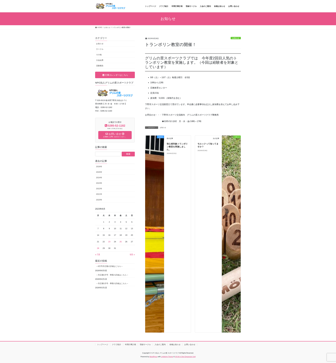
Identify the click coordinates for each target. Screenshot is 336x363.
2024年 (99, 178)
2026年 (99, 166)
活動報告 (99, 66)
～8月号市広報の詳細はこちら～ (109, 266)
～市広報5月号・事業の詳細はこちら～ (112, 283)
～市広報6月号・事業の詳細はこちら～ (112, 275)
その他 (99, 55)
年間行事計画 (130, 344)
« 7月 (97, 254)
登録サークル (145, 344)
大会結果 (99, 60)
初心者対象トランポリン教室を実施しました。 (177, 147)
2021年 (99, 194)
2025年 (99, 172)
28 (98, 248)
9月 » (132, 254)
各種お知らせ (174, 344)
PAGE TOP (326, 350)
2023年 (99, 183)
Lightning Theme (167, 357)
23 (109, 242)
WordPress (153, 357)
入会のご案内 (160, 344)
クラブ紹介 (116, 344)
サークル (99, 49)
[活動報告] (154, 234)
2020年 (99, 200)
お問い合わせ (189, 344)
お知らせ (235, 38)
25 (121, 242)
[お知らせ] (231, 234)
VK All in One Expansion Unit (185, 357)
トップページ (102, 344)
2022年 (99, 189)
